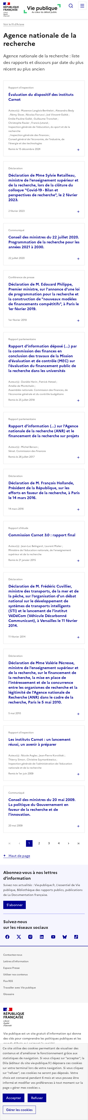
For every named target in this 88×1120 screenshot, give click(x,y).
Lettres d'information (15, 961)
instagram (30, 937)
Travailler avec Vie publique (19, 988)
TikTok (76, 937)
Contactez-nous (12, 955)
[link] (9, 843)
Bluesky (65, 937)
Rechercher (71, 6)
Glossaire (8, 994)
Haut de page (19, 855)
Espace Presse (11, 968)
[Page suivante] (68, 843)
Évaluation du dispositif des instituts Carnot (40, 97)
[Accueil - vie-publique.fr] (42, 9)
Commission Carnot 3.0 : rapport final (41, 535)
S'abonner (15, 904)
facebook (7, 937)
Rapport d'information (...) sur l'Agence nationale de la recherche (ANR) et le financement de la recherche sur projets (43, 431)
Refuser (37, 1097)
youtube (53, 937)
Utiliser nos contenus (15, 974)
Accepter (13, 1097)
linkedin (42, 937)
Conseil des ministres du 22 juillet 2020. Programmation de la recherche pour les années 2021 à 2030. (43, 242)
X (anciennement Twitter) (19, 937)
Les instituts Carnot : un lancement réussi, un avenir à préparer (39, 742)
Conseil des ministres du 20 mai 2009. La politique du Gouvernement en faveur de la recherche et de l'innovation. (42, 807)
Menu (82, 6)
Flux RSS (8, 981)
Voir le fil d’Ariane (13, 24)
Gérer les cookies (19, 1109)
